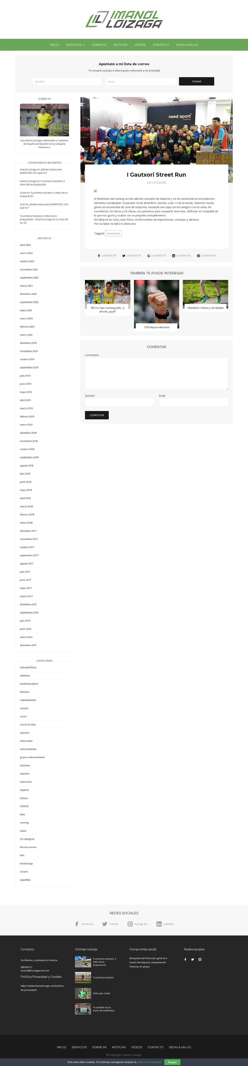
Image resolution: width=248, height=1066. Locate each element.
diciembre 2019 (28, 343)
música (24, 798)
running (24, 822)
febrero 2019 (27, 416)
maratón (24, 773)
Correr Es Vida (28, 724)
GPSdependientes (156, 327)
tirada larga (26, 863)
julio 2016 (25, 620)
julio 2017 (25, 571)
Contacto (161, 44)
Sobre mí (99, 44)
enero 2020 (26, 334)
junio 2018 (25, 481)
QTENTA (24, 806)
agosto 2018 (26, 465)
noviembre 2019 (29, 351)
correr (23, 716)
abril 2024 (25, 245)
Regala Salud (187, 44)
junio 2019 (25, 383)
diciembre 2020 (28, 294)
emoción (24, 732)
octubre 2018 (27, 449)
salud (23, 830)
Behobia (24, 691)
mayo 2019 (26, 392)
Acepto (172, 1062)
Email (162, 395)
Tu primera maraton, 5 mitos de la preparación (42, 182)
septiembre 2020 (29, 302)
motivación (26, 781)
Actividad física (28, 667)
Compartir (108, 255)
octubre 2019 (27, 359)
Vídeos (140, 44)
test (22, 855)
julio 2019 (25, 375)
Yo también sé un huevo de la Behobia (103, 1009)
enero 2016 (26, 637)
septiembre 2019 (29, 367)
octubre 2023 (27, 261)
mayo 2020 (26, 310)
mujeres (24, 790)
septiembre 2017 (29, 555)
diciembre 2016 (28, 604)
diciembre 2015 (28, 645)
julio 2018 (25, 473)
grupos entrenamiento (32, 757)
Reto (22, 814)
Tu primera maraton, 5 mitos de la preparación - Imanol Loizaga (38, 217)
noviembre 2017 (29, 539)
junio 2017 (25, 579)
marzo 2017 (26, 596)
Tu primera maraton (103, 977)
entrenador (26, 740)
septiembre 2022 (29, 277)
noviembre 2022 (29, 269)
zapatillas (25, 879)
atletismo (25, 675)
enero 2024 (26, 253)
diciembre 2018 (28, 432)
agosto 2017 (26, 563)
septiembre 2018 (29, 457)
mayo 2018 (26, 490)
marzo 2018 (26, 506)
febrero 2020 (27, 326)
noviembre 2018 (29, 441)
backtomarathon (29, 683)
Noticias (120, 44)
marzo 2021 (26, 285)
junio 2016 (25, 628)
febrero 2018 (27, 514)
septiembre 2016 (29, 612)
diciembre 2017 (28, 530)
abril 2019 (25, 400)
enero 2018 (26, 522)
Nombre (90, 395)
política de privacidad (149, 1062)
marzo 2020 (26, 318)
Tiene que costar (101, 993)
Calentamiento (28, 700)
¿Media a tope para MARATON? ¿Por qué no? (41, 171)
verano (24, 871)
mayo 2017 (26, 588)
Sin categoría (156, 182)
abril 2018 (25, 498)
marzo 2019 (26, 408)
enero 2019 (26, 424)
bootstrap (113, 233)
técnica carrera (28, 847)
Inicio (54, 44)
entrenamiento (28, 749)
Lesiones (25, 765)
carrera (24, 708)
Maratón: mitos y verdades (206, 308)
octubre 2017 (27, 547)
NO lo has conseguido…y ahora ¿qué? (108, 309)
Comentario (92, 355)
